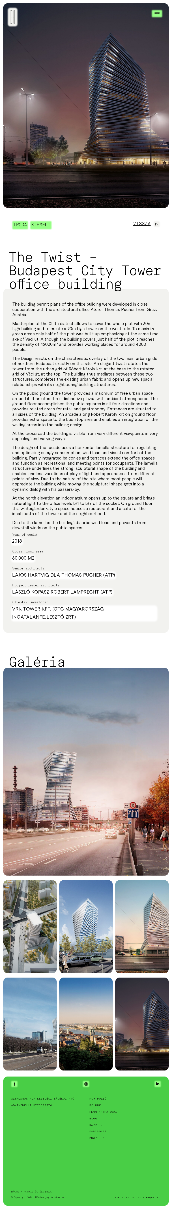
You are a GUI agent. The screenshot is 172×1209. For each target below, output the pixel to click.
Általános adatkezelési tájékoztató (42, 1099)
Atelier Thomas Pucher (113, 310)
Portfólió (98, 1099)
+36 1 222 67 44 (128, 1198)
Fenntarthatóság (103, 1112)
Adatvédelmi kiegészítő (31, 1105)
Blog (93, 1118)
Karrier (96, 1125)
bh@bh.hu (153, 1198)
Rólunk (95, 1105)
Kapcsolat (97, 1131)
